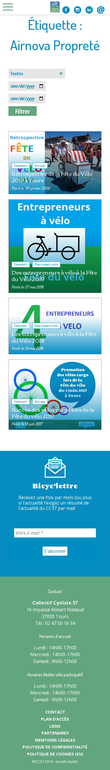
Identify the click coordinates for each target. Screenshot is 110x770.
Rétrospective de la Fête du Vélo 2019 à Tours (52, 176)
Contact (100, 10)
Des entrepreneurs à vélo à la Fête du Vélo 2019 (54, 275)
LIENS (55, 726)
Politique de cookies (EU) (55, 754)
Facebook (66, 10)
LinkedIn (89, 10)
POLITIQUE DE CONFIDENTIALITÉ (55, 747)
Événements (20, 165)
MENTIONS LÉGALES (55, 740)
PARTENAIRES (55, 733)
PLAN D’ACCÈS (55, 719)
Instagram (77, 10)
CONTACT (55, 712)
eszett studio (67, 761)
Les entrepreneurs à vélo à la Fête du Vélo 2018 (54, 336)
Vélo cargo (40, 165)
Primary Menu (9, 7)
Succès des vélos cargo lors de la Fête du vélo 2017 (53, 412)
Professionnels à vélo (46, 264)
